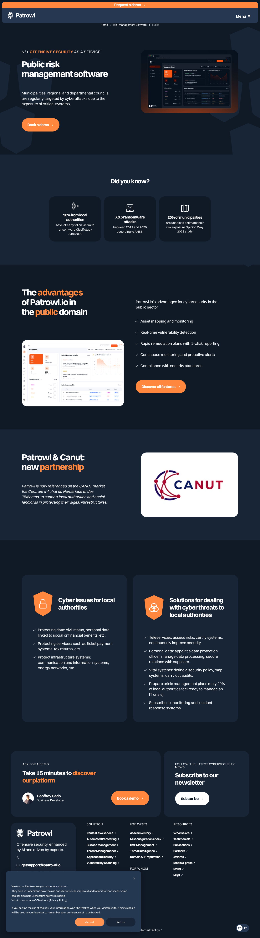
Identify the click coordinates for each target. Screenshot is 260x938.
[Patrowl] (21, 15)
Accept (89, 922)
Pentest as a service (100, 833)
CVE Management (142, 844)
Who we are (181, 833)
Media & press (182, 862)
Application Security (100, 856)
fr (245, 928)
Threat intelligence (142, 850)
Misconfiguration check (145, 838)
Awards (178, 856)
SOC (133, 889)
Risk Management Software (130, 24)
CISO (133, 877)
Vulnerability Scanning (101, 862)
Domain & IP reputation (145, 856)
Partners (179, 850)
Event (177, 868)
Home (105, 24)
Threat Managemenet (101, 850)
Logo (176, 874)
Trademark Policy (147, 930)
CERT (133, 895)
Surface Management (101, 844)
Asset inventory (140, 833)
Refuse (120, 922)
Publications (181, 844)
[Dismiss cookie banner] (134, 879)
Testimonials (181, 838)
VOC (133, 883)
